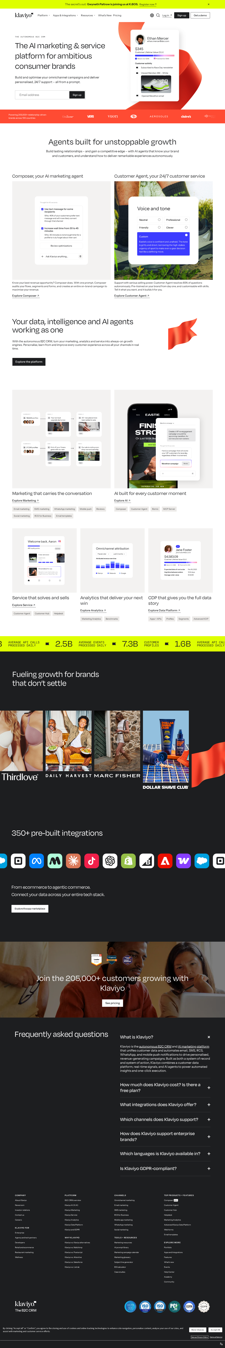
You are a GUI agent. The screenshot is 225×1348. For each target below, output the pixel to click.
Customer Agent (139, 509)
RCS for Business (43, 516)
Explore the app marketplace (30, 909)
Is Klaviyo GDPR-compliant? (148, 1168)
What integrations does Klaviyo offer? (158, 1104)
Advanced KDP (201, 618)
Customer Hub (42, 613)
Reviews (100, 509)
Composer (121, 509)
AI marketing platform (193, 1046)
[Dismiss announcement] (208, 4)
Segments (184, 618)
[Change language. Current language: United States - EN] (152, 15)
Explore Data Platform (162, 610)
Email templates (64, 516)
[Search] (158, 15)
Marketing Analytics (91, 618)
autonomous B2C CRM (155, 1046)
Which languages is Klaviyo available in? (160, 1153)
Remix (155, 509)
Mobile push (86, 509)
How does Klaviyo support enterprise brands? (157, 1136)
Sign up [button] (77, 94)
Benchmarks (112, 618)
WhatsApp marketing (64, 509)
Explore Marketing (24, 500)
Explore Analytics (91, 610)
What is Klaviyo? (136, 1037)
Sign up (181, 15)
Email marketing (21, 509)
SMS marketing (41, 509)
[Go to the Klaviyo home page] (24, 15)
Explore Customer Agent (130, 295)
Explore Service (22, 605)
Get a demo (200, 15)
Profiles (170, 618)
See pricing (112, 1003)
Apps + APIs (155, 618)
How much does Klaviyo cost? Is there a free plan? (160, 1087)
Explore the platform (28, 361)
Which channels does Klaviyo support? (159, 1119)
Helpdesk (58, 613)
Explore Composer (24, 295)
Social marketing (22, 516)
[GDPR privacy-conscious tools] (204, 1307)
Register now (146, 4)
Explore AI (121, 500)
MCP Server (169, 509)
